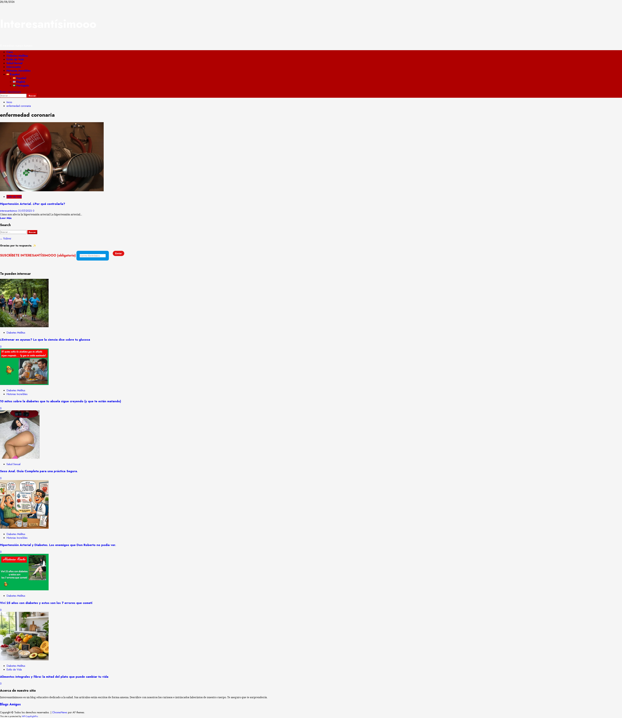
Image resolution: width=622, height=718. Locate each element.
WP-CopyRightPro (30, 716)
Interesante (13, 67)
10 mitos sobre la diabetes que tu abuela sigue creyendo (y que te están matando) (60, 401)
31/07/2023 (25, 211)
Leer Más (6, 218)
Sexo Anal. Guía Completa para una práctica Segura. (39, 471)
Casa (9, 52)
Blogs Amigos (10, 704)
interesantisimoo (9, 211)
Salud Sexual (14, 63)
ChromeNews (59, 712)
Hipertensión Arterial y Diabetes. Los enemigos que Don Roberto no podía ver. (58, 545)
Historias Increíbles (18, 70)
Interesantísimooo (48, 23)
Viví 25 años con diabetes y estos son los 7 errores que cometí (46, 603)
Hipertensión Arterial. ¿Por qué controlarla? (32, 204)
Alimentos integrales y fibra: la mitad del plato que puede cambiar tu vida (54, 676)
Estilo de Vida (15, 59)
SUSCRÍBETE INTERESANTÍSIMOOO (38, 255)
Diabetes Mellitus (17, 56)
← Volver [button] (5, 238)
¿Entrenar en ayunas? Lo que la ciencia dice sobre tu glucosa (45, 339)
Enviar (118, 253)
